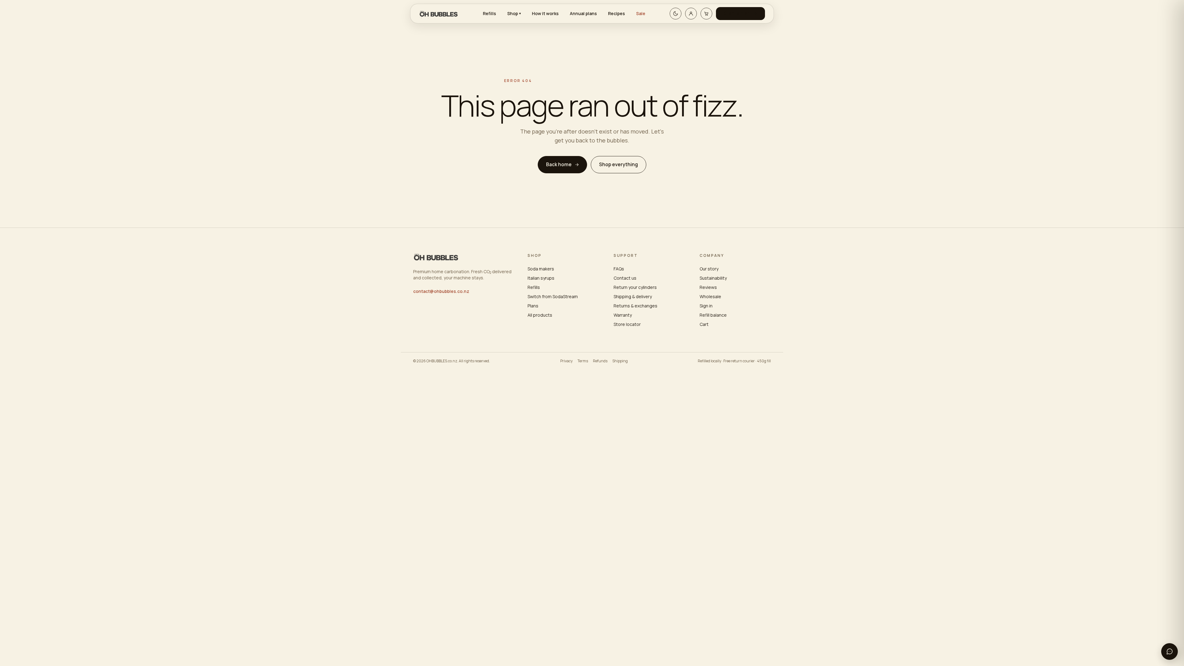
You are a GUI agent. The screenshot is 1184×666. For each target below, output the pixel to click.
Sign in (706, 306)
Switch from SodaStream (553, 296)
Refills (489, 13)
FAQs (619, 269)
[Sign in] (691, 13)
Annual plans (583, 13)
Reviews (708, 287)
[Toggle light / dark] (675, 13)
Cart (704, 324)
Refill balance (713, 315)
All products (540, 315)
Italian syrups (541, 278)
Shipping (620, 361)
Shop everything (618, 164)
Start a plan (737, 13)
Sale (640, 13)
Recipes (616, 13)
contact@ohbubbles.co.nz (441, 291)
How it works (545, 13)
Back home (559, 164)
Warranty (623, 315)
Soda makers (541, 269)
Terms (583, 361)
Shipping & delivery (633, 296)
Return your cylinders (635, 287)
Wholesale (710, 296)
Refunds (600, 361)
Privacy (566, 361)
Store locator (627, 324)
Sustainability (713, 278)
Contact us (625, 278)
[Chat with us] (1169, 651)
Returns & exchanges (635, 306)
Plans (533, 306)
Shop (514, 13)
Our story (709, 269)
